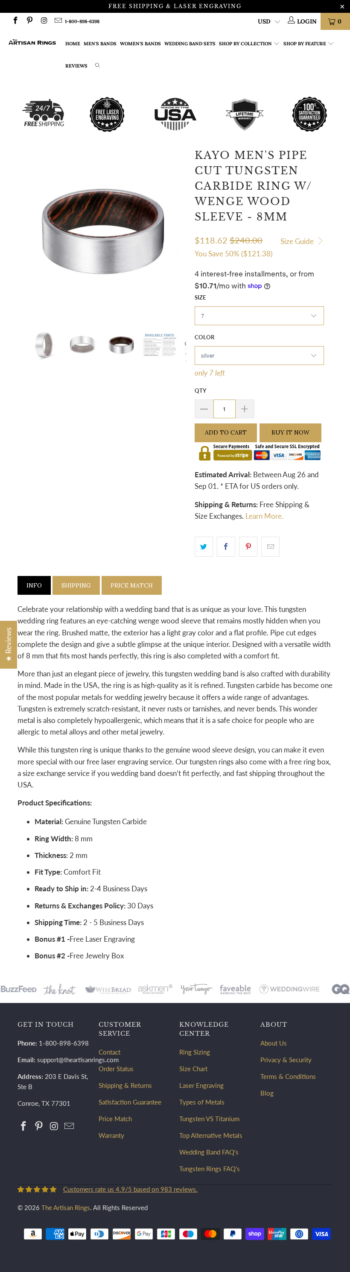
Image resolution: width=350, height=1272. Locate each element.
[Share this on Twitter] (204, 547)
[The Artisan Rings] (32, 42)
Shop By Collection (245, 44)
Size (200, 297)
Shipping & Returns (125, 1085)
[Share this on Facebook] (226, 547)
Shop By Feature (304, 44)
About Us (273, 1043)
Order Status (116, 1068)
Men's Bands (100, 44)
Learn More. (264, 515)
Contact (109, 1052)
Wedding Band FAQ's (209, 1152)
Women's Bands (140, 44)
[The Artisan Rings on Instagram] (43, 21)
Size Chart (193, 1068)
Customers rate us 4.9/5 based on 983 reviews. (130, 1189)
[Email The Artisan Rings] (58, 21)
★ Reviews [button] (8, 644)
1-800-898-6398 (82, 21)
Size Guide (297, 241)
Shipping (76, 585)
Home (72, 44)
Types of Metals (202, 1102)
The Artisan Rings (65, 1207)
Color (204, 337)
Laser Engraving (201, 1085)
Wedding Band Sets (190, 44)
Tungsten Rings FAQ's (209, 1168)
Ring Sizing (194, 1052)
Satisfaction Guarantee (130, 1102)
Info (34, 585)
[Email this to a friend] (270, 547)
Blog (267, 1093)
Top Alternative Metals (210, 1135)
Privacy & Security (286, 1059)
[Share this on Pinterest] (248, 547)
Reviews (76, 66)
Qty (200, 390)
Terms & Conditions (288, 1076)
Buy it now (290, 432)
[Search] (97, 66)
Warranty (111, 1135)
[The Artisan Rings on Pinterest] (29, 21)
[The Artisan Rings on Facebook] (15, 21)
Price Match (132, 585)
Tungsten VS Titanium (209, 1118)
